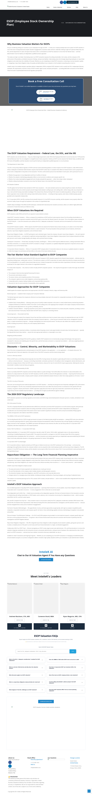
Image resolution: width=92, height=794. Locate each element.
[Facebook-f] (61, 2)
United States (74, 763)
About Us (85, 7)
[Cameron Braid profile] (46, 598)
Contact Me (19, 620)
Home (48, 7)
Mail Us (33, 764)
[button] (73, 2)
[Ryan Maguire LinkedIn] (72, 625)
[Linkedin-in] (65, 2)
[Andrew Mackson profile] (19, 598)
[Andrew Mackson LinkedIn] (19, 625)
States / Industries (57, 7)
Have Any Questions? (37, 759)
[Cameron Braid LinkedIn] (46, 625)
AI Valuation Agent (46, 559)
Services (69, 7)
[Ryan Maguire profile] (72, 598)
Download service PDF (46, 701)
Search (73, 651)
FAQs (77, 7)
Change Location (75, 758)
